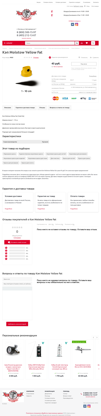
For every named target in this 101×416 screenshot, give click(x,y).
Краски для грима (84, 158)
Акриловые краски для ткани (37, 158)
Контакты (96, 2)
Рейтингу (58, 224)
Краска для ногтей (69, 158)
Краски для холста (28, 163)
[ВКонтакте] (72, 24)
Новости (29, 396)
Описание (7, 107)
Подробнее (92, 76)
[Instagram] (76, 24)
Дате (50, 224)
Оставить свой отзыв (18, 242)
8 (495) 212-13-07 (26, 35)
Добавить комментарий (17, 324)
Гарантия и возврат (74, 2)
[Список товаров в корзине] (93, 44)
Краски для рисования (11, 163)
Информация (50, 391)
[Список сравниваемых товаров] (82, 43)
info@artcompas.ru (74, 21)
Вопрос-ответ (67, 396)
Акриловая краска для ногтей (56, 154)
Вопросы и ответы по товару (59, 107)
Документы (48, 393)
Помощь (66, 391)
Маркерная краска (10, 154)
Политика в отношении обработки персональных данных (44, 413)
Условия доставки (61, 2)
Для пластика (55, 158)
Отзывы (36, 57)
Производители (68, 398)
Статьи (65, 393)
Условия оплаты (48, 2)
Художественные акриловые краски (31, 154)
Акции (39, 2)
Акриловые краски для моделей (14, 158)
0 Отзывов (17, 237)
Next (97, 337)
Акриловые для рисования (78, 154)
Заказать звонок (26, 38)
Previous (93, 337)
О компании (86, 2)
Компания (30, 391)
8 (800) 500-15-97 (26, 32)
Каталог (9, 43)
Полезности (68, 224)
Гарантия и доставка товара (25, 107)
